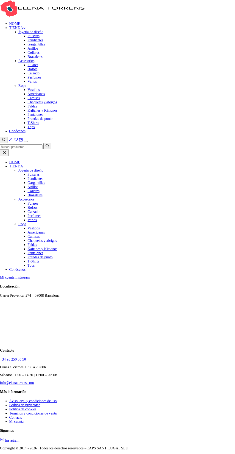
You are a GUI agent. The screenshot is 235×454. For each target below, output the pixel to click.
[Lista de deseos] (16, 140)
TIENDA (16, 28)
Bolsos (32, 69)
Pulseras (33, 36)
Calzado (33, 73)
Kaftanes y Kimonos (42, 110)
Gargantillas (36, 44)
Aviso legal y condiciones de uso (33, 401)
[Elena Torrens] (42, 16)
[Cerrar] (4, 152)
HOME (14, 23)
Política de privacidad (24, 405)
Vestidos (34, 90)
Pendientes (35, 40)
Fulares (33, 65)
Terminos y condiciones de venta (33, 413)
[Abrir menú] (26, 141)
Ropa (22, 85)
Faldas (32, 106)
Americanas (36, 94)
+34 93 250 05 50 (13, 359)
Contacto (15, 417)
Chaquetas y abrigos (42, 102)
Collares (33, 52)
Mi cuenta (7, 277)
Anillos (33, 48)
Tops (31, 127)
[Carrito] (21, 140)
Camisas (34, 98)
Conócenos (17, 131)
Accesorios (26, 61)
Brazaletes (35, 57)
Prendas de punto (40, 119)
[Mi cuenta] (11, 140)
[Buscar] (4, 140)
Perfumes (34, 77)
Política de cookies (22, 409)
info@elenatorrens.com (17, 383)
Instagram (22, 277)
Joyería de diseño (30, 32)
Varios (32, 81)
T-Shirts (33, 123)
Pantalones (35, 114)
